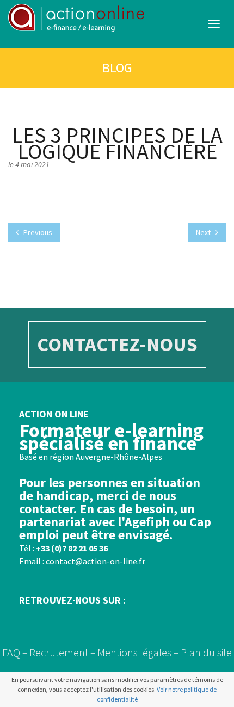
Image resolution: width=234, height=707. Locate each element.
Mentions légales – (138, 652)
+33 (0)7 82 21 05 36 (72, 548)
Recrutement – (62, 652)
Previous (37, 232)
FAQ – (15, 652)
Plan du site (206, 652)
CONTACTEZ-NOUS (117, 344)
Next (204, 232)
